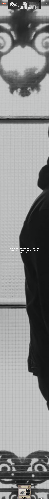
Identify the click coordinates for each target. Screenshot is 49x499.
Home (3, 0)
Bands (6, 0)
